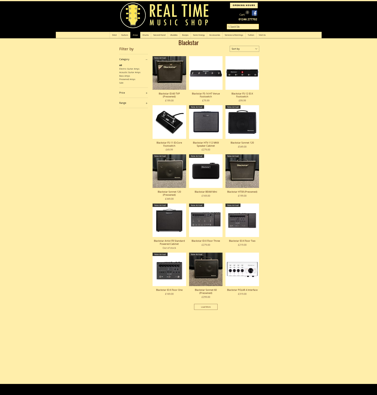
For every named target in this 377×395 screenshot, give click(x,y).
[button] (244, 13)
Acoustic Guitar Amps (129, 72)
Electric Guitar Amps (129, 68)
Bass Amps (124, 75)
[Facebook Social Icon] (254, 13)
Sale (121, 82)
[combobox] (244, 49)
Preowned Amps (127, 79)
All (120, 65)
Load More (206, 307)
